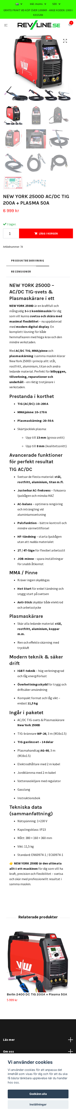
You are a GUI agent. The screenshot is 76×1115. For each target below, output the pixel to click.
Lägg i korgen (48, 249)
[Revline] (38, 33)
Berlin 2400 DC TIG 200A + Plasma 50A (37, 1011)
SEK (55, 4)
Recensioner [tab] (21, 287)
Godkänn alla (38, 1093)
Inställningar (38, 1104)
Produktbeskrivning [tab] (27, 276)
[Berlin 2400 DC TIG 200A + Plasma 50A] (38, 977)
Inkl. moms (36, 4)
